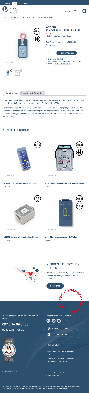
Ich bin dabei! (55, 286)
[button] (39, 29)
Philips (28, 17)
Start (4, 17)
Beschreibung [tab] (12, 93)
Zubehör (80, 61)
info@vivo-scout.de (60, 328)
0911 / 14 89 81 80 (15, 324)
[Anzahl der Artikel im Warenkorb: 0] (75, 11)
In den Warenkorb (66, 53)
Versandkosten (67, 36)
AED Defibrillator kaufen (16, 17)
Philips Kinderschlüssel (63, 63)
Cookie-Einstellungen (52, 375)
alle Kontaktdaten (59, 334)
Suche (65, 11)
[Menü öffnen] (84, 11)
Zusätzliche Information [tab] (32, 93)
